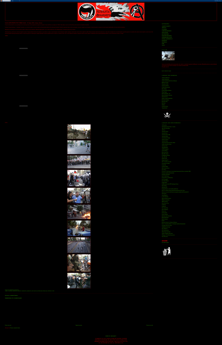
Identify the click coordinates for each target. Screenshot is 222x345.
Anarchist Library (165, 131)
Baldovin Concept (165, 82)
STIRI (163, 43)
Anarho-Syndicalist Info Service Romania (169, 80)
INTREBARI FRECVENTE (167, 37)
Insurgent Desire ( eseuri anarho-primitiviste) (170, 188)
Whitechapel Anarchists (166, 231)
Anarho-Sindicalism (165, 79)
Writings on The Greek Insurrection (168, 235)
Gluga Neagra (164, 92)
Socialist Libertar (165, 106)
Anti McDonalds (165, 147)
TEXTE (163, 45)
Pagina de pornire (79, 325)
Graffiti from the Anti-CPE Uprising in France (170, 184)
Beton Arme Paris (165, 152)
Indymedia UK (164, 187)
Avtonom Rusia (164, 150)
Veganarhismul (164, 107)
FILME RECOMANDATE (167, 35)
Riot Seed (163, 103)
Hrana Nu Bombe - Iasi (166, 93)
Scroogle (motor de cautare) (167, 225)
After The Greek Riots (166, 128)
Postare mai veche (149, 325)
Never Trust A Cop (165, 203)
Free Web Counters (165, 242)
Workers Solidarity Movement (167, 233)
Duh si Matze (164, 88)
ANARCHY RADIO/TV (166, 26)
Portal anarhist (164, 212)
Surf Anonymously (165, 230)
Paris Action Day (165, 207)
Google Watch (164, 182)
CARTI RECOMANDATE (166, 30)
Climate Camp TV (165, 160)
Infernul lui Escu (165, 96)
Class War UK (164, 157)
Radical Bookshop (165, 217)
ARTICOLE (164, 27)
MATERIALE (164, 42)
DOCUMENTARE (165, 34)
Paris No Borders (165, 209)
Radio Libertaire (165, 219)
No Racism (164, 206)
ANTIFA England (165, 149)
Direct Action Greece (165, 168)
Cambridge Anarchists (166, 155)
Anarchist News (165, 133)
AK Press (163, 129)
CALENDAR (164, 29)
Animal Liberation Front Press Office (168, 142)
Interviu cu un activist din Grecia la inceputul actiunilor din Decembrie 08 (175, 192)
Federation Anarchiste (166, 174)
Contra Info (164, 164)
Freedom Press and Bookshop (167, 177)
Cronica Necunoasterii (166, 87)
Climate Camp (164, 158)
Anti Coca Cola (164, 145)
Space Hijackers (165, 228)
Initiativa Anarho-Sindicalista (167, 98)
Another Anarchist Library (166, 144)
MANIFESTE (164, 40)
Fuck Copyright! (165, 179)
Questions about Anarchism (167, 215)
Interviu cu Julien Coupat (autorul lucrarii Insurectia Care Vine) (173, 190)
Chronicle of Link (165, 84)
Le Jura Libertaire (165, 196)
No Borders (164, 204)
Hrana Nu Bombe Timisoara (167, 95)
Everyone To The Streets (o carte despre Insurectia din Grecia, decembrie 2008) (176, 171)
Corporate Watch (165, 166)
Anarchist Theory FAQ (166, 134)
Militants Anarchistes (165, 199)
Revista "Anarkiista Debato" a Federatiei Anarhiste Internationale (173, 223)
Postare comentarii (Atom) (15, 327)
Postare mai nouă (8, 325)
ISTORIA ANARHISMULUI (167, 38)
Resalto (163, 220)
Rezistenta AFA (164, 101)
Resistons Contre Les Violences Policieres (169, 222)
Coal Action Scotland (166, 163)
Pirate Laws (164, 211)
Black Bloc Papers (165, 153)
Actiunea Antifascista (166, 77)
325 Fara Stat (164, 125)
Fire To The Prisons (165, 176)
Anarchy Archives (165, 139)
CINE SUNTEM (165, 32)
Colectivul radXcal (165, 85)
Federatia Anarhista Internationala (168, 172)
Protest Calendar (165, 214)
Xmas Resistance (165, 236)
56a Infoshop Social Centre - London (168, 126)
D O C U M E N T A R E (166, 71)
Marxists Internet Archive (166, 198)
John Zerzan (164, 193)
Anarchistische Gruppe (166, 137)
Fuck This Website (165, 180)
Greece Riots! (164, 185)
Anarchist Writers (165, 136)
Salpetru (163, 104)
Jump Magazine (165, 195)
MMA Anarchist (165, 201)
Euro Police (164, 169)
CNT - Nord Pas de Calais (166, 161)
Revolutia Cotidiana (165, 99)
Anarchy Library (165, 141)
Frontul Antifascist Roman (166, 90)
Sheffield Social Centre (166, 227)
